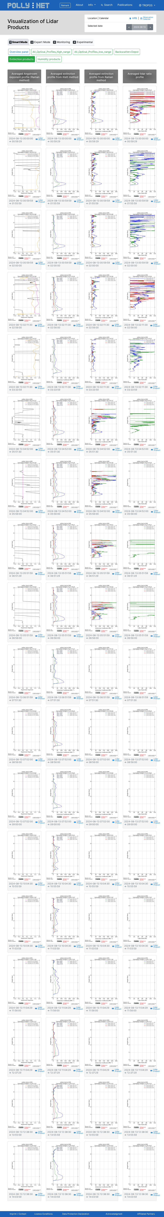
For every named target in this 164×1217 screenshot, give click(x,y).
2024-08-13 (140, 27)
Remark (65, 5)
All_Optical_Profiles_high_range (51, 51)
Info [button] (91, 4)
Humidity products (49, 59)
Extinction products (21, 59)
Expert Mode (40, 42)
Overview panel (19, 51)
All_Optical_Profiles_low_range (92, 51)
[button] (147, 5)
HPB (133, 18)
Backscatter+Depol (127, 51)
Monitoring (62, 42)
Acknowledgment (114, 1214)
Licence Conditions (43, 1214)
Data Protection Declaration (75, 1214)
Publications (125, 4)
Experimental (83, 42)
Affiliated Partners (146, 1214)
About (79, 4)
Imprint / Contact (18, 1214)
